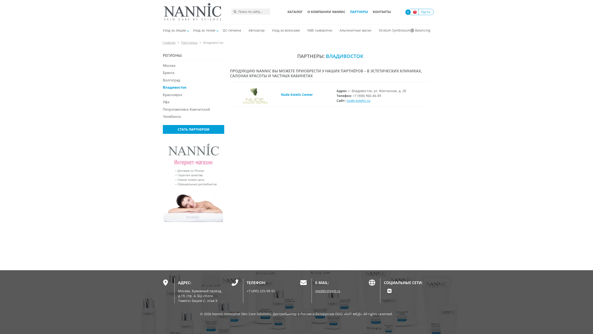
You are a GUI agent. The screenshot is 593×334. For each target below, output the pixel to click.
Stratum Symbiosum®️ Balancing (404, 30)
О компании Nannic (326, 12)
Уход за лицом (174, 30)
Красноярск (172, 94)
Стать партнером (193, 129)
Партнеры (359, 12)
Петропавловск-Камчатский (186, 109)
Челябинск (172, 116)
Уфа (166, 102)
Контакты (382, 12)
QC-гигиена (232, 30)
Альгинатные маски (355, 30)
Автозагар (257, 30)
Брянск (169, 72)
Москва (169, 65)
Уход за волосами (286, 30)
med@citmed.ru (327, 291)
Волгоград (171, 80)
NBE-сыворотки (319, 30)
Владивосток (174, 87)
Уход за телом (204, 30)
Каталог (295, 12)
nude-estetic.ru (358, 100)
